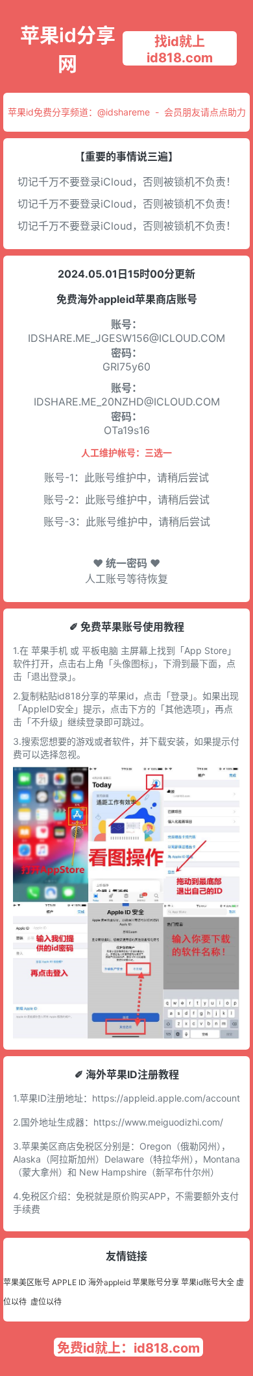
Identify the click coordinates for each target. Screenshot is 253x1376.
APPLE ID (69, 1282)
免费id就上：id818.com (128, 1348)
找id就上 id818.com (180, 50)
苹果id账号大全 (207, 1282)
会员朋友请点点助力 (205, 111)
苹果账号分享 (155, 1282)
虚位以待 (46, 1302)
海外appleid (109, 1282)
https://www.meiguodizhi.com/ (158, 1122)
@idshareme (123, 111)
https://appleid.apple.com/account (166, 1098)
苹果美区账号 (26, 1282)
